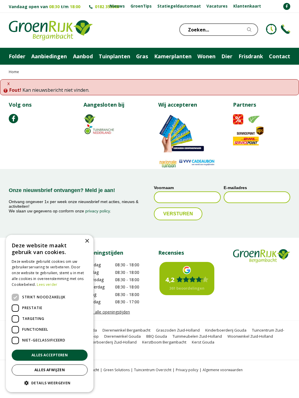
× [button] (87, 241)
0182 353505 (107, 6)
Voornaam (164, 187)
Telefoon (285, 29)
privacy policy (97, 211)
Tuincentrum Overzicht (152, 369)
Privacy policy (187, 369)
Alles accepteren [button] (50, 355)
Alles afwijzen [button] (49, 369)
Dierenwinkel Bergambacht (126, 330)
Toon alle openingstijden (107, 312)
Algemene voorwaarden (223, 369)
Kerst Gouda (203, 342)
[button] (50, 382)
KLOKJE (271, 29)
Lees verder (47, 284)
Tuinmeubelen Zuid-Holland (197, 336)
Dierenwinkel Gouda (122, 336)
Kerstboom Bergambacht (164, 342)
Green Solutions (116, 369)
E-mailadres (235, 187)
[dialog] (49, 313)
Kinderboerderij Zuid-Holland (111, 342)
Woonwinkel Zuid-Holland (250, 336)
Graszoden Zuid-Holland (178, 330)
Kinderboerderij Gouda (225, 330)
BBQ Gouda (156, 336)
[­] (286, 6)
